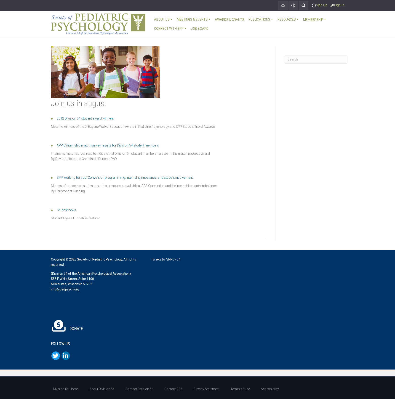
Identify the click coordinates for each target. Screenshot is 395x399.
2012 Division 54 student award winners (85, 118)
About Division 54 (102, 389)
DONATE (76, 328)
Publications (259, 19)
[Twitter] (55, 355)
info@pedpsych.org (65, 289)
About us (162, 19)
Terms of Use (240, 389)
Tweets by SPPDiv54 (165, 259)
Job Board (199, 28)
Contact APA (173, 389)
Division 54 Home (65, 389)
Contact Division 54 (139, 389)
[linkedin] (65, 355)
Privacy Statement (206, 389)
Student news (66, 210)
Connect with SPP (169, 28)
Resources (287, 19)
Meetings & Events (192, 19)
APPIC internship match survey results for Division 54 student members (108, 145)
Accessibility (270, 389)
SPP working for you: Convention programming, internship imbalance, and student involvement (125, 177)
